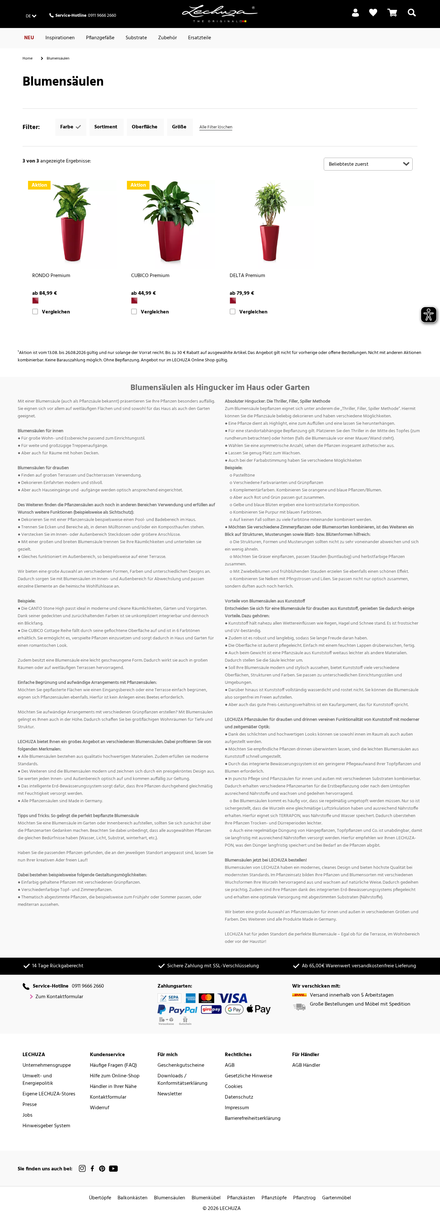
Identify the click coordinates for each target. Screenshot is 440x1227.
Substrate (136, 38)
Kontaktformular (108, 1097)
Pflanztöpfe (274, 1198)
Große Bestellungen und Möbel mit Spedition (360, 1004)
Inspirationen (60, 38)
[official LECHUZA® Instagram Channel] (82, 1168)
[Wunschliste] (373, 13)
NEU (29, 38)
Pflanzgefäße (100, 38)
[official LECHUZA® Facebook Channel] (92, 1168)
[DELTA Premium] (269, 224)
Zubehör (167, 38)
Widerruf (99, 1108)
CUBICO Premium (150, 276)
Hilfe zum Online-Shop (114, 1076)
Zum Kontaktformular (59, 997)
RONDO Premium (51, 276)
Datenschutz (239, 1097)
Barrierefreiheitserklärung (253, 1118)
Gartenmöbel (336, 1198)
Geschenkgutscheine (181, 1065)
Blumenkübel (206, 1198)
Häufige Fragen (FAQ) (113, 1065)
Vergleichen (56, 312)
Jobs (28, 1115)
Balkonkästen (133, 1198)
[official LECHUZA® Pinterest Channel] (102, 1168)
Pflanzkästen (241, 1198)
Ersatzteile (199, 38)
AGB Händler (306, 1065)
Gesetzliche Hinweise (248, 1076)
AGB (229, 1065)
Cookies (234, 1087)
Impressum (237, 1108)
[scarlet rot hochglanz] (35, 300)
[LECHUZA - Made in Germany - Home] (220, 13)
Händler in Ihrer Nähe (113, 1087)
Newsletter (170, 1094)
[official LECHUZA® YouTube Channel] (113, 1168)
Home (28, 58)
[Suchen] (412, 16)
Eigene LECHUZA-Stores (49, 1094)
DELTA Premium (247, 276)
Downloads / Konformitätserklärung (182, 1080)
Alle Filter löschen (215, 127)
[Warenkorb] (392, 16)
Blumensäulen (169, 1198)
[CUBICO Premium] (170, 224)
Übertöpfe (100, 1198)
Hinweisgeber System (46, 1126)
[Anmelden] (355, 16)
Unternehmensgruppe (47, 1065)
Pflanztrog (304, 1198)
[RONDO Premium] (72, 224)
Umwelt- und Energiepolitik (38, 1080)
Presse (30, 1105)
